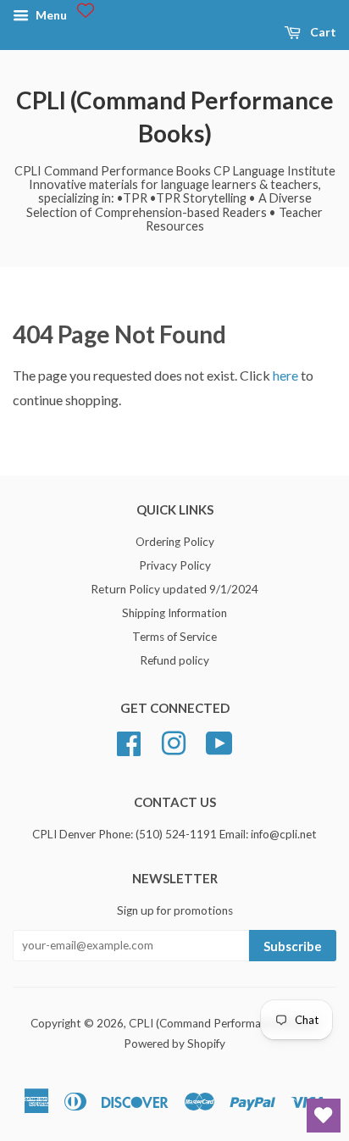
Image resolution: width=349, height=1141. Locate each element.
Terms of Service (174, 636)
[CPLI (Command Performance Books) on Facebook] (128, 741)
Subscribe (292, 946)
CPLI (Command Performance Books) (175, 116)
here (285, 375)
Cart (321, 32)
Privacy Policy (175, 565)
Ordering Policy (175, 541)
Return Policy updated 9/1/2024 (174, 589)
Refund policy (174, 660)
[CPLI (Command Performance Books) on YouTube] (219, 741)
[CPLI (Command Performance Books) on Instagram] (173, 741)
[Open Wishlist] (324, 1116)
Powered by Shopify (174, 1043)
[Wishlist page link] (85, 10)
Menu (50, 15)
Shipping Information (174, 613)
